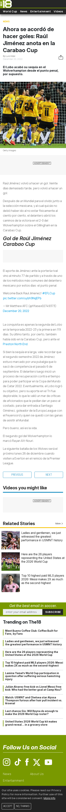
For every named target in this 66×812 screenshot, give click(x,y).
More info (49, 798)
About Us (37, 774)
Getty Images (9, 150)
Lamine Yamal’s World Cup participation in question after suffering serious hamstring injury (32, 676)
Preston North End (15, 344)
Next (49, 474)
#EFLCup (48, 293)
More (57, 523)
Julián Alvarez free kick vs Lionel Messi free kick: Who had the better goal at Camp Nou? (33, 688)
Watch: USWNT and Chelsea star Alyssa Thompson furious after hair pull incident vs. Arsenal (33, 700)
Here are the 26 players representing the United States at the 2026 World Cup (43, 557)
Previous (17, 474)
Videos (58, 11)
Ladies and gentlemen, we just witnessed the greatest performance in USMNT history (42, 536)
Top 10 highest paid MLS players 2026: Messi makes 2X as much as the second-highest (42, 579)
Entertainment (40, 11)
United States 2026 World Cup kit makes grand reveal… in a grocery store (31, 723)
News (23, 11)
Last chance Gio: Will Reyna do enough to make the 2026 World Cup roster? (31, 712)
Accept (7, 806)
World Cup (10, 11)
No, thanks (23, 806)
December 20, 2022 (16, 311)
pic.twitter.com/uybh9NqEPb (22, 298)
